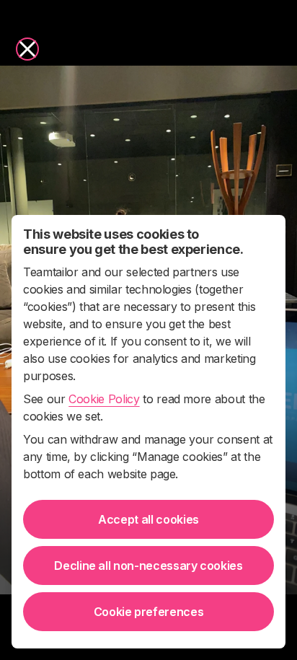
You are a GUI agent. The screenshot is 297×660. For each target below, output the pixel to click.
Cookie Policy (103, 399)
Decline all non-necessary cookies (148, 565)
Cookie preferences (149, 611)
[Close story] (27, 49)
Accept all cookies (148, 519)
